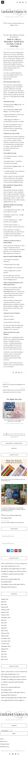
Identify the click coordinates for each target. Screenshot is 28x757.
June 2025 (4, 622)
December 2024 (5, 638)
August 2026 (4, 599)
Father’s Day (13, 92)
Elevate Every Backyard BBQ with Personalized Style (12, 522)
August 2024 (4, 649)
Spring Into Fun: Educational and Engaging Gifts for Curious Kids (14, 384)
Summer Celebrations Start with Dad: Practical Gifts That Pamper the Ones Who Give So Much (14, 390)
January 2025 (5, 636)
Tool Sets (12, 114)
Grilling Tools (17, 104)
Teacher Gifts (17, 256)
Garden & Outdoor (9, 205)
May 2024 (4, 656)
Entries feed (3, 741)
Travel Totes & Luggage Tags (12, 166)
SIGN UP (14, 448)
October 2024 (5, 643)
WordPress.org (4, 746)
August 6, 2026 (7, 506)
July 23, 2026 (6, 520)
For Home (6, 35)
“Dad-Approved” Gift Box (11, 119)
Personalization (14, 37)
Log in (2, 739)
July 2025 (3, 620)
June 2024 (4, 654)
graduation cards (18, 182)
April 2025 (4, 628)
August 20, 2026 (7, 477)
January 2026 (5, 612)
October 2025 (5, 615)
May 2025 (3, 625)
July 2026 (3, 602)
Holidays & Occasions (18, 35)
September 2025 (5, 617)
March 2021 (4, 659)
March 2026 (4, 607)
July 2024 (3, 651)
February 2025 (5, 633)
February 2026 (5, 609)
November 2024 (5, 641)
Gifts (10, 35)
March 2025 (4, 630)
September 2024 (6, 646)
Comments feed (4, 744)
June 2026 (4, 604)
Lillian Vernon (20, 49)
